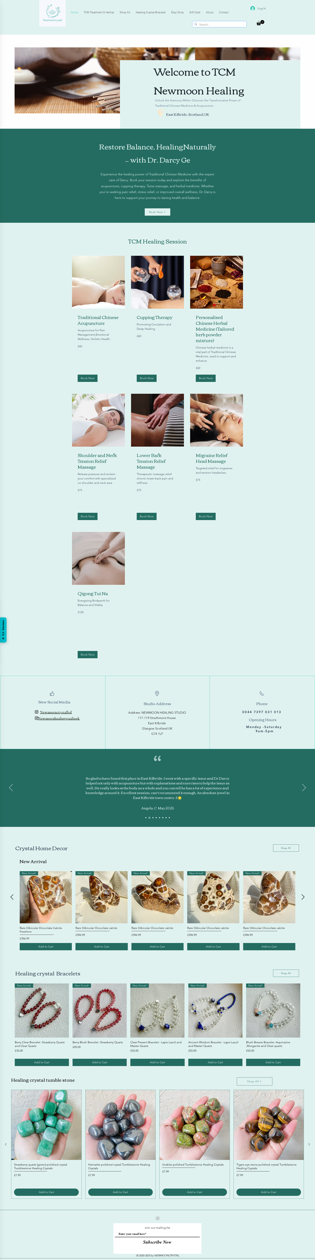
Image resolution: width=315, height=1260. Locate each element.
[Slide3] (169, 817)
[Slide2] (166, 817)
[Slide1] (145, 817)
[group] (157, 910)
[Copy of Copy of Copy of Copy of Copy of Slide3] (162, 817)
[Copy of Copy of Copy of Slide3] (156, 817)
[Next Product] (303, 897)
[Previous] (11, 788)
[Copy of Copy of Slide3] (152, 817)
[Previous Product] (12, 897)
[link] (98, 320)
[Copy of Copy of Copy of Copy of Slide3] (159, 817)
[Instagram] (36, 712)
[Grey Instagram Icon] (157, 1218)
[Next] (304, 788)
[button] (260, 22)
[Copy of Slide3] (149, 817)
